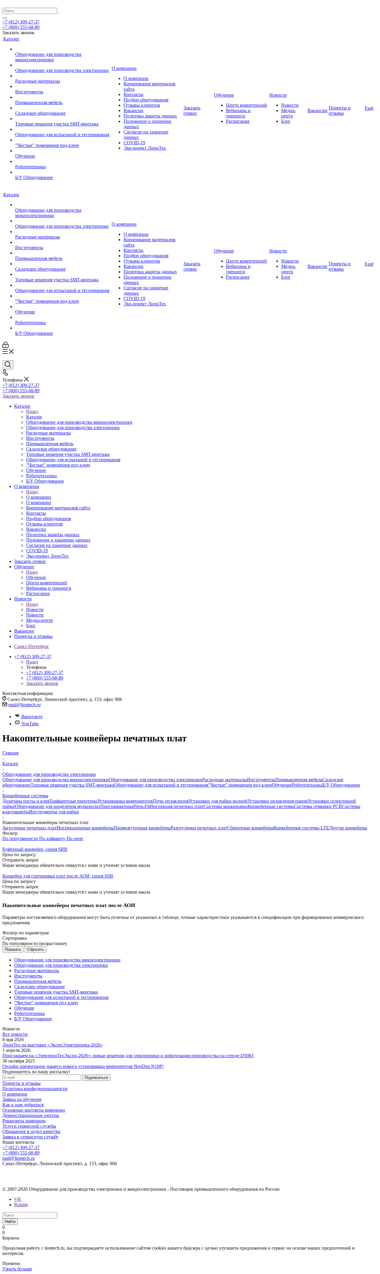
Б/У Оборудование (341, 784)
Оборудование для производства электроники (155, 779)
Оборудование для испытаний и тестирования (161, 784)
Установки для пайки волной (218, 801)
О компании (38, 497)
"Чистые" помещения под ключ (240, 784)
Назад (32, 411)
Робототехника (307, 784)
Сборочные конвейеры (250, 827)
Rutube (21, 1204)
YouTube (30, 723)
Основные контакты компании (33, 1110)
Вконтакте (31, 716)
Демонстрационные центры (30, 1115)
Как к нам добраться (23, 1104)
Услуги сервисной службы (29, 1126)
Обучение (36, 577)
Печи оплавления (171, 801)
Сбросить (35, 949)
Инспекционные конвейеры (85, 827)
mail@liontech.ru (24, 704)
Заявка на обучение (22, 1099)
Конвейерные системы (271, 806)
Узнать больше (17, 1268)
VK (17, 1199)
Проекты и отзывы (21, 1083)
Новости (35, 609)
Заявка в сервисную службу (30, 1136)
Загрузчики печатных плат (29, 827)
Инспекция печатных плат (177, 806)
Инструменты (261, 779)
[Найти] (4, 18)
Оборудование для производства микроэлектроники (55, 779)
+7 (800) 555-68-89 (20, 27)
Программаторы (116, 806)
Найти (10, 1221)
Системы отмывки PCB (318, 806)
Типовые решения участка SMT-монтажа (72, 784)
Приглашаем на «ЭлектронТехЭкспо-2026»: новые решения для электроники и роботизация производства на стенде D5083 (128, 1055)
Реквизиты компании (24, 1120)
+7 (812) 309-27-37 (20, 21)
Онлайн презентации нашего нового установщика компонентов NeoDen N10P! (83, 1066)
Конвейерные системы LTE (301, 827)
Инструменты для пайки (54, 811)
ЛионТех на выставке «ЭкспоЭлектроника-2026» (52, 1044)
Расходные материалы (224, 779)
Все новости (15, 1034)
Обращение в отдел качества (31, 1131)
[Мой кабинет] (5, 346)
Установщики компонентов (125, 801)
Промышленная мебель (298, 779)
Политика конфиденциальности (34, 1088)
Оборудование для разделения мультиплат (57, 806)
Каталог (34, 416)
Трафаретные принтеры (73, 801)
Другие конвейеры (348, 827)
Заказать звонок (18, 395)
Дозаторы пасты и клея (25, 801)
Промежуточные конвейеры (142, 827)
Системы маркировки (226, 806)
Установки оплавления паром (278, 801)
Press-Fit (141, 806)
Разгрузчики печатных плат (199, 827)
